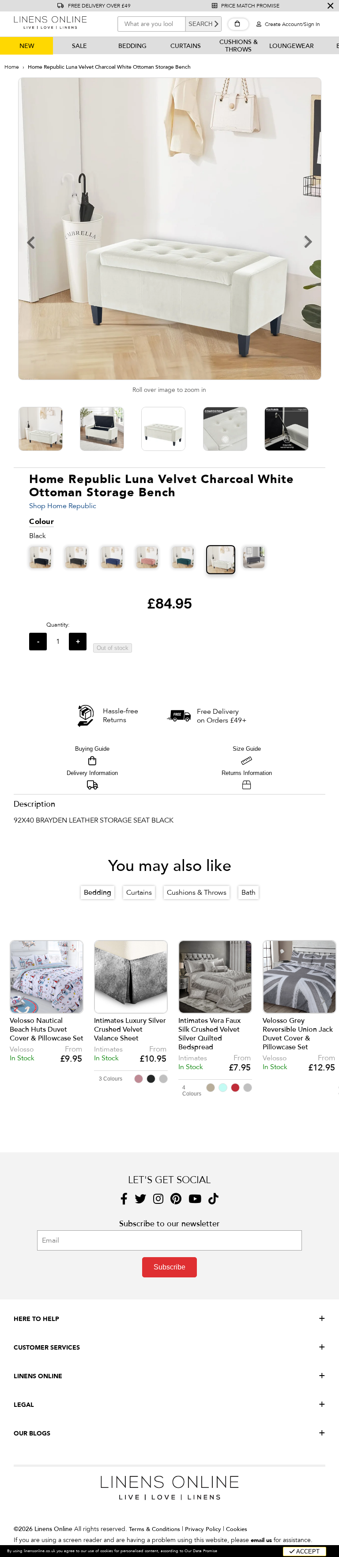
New (26, 46)
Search (200, 24)
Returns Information (247, 773)
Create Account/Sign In (292, 24)
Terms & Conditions (154, 1529)
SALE (79, 46)
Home (11, 67)
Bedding (132, 46)
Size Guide (247, 748)
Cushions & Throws (238, 45)
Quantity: (58, 624)
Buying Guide (92, 748)
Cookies (236, 1529)
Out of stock (112, 648)
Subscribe (169, 1267)
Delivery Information (92, 773)
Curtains (185, 46)
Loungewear (291, 46)
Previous (22, 1001)
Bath (248, 892)
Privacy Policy (203, 1529)
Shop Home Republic (62, 506)
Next (323, 1001)
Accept (307, 1551)
